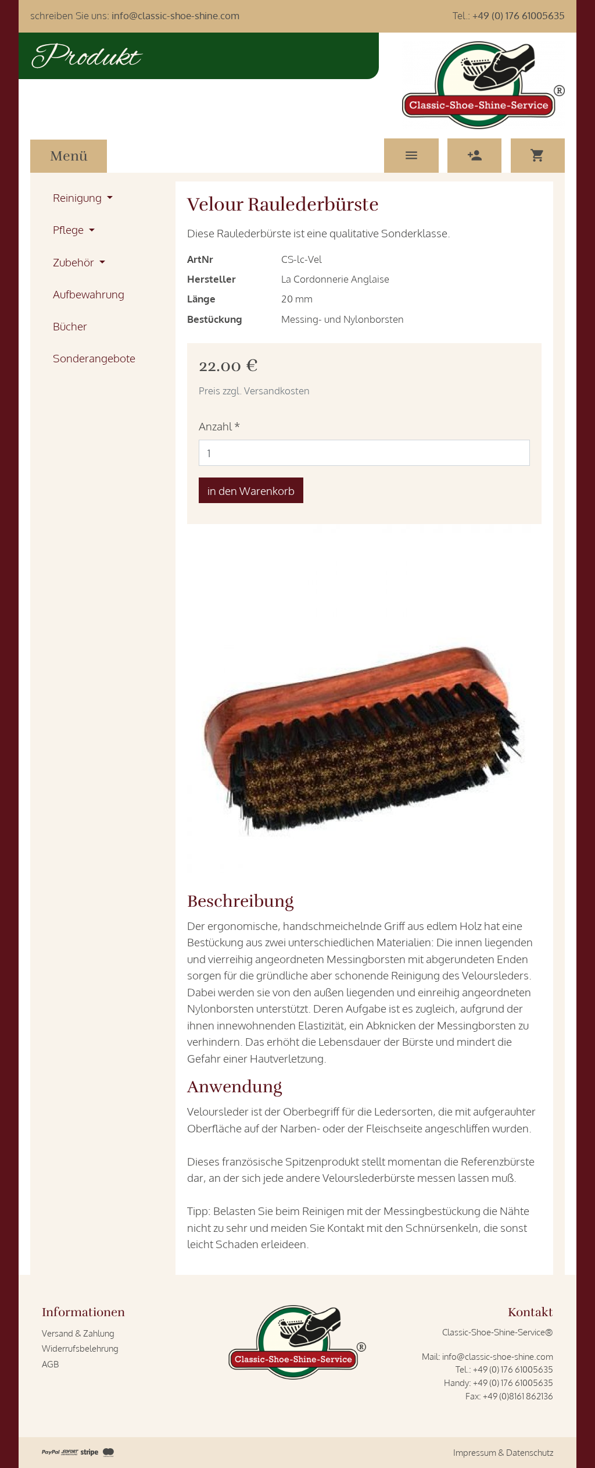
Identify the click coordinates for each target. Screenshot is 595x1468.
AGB (50, 1364)
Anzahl (219, 426)
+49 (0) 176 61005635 (518, 15)
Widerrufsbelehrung (80, 1348)
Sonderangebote (94, 358)
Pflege (69, 229)
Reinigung (78, 197)
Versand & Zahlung (78, 1333)
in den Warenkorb (251, 490)
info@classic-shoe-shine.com (175, 15)
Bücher (70, 326)
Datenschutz (529, 1452)
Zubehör (74, 262)
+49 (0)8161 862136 (518, 1396)
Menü (69, 156)
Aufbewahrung (88, 294)
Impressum (474, 1452)
